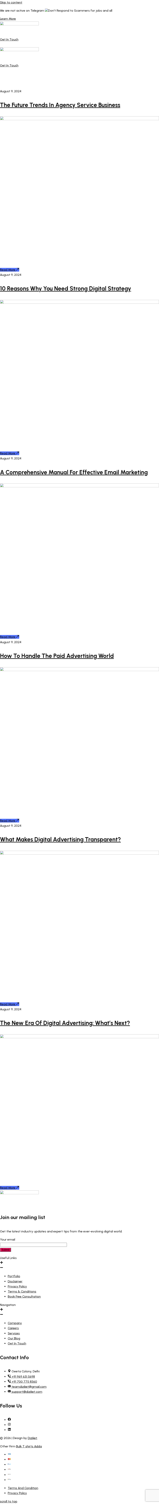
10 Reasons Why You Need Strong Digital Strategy (65, 288)
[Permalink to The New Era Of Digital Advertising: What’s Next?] (79, 1037)
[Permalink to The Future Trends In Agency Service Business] (79, 119)
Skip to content (11, 2)
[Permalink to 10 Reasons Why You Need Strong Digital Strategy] (79, 303)
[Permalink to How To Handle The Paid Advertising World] (79, 670)
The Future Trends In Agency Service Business (60, 105)
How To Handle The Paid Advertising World (57, 655)
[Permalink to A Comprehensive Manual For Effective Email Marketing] (79, 486)
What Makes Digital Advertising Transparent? (60, 839)
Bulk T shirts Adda (29, 1446)
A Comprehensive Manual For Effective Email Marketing (74, 472)
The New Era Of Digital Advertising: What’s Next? (65, 1023)
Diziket (32, 1438)
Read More (7, 270)
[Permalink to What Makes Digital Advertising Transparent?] (79, 853)
